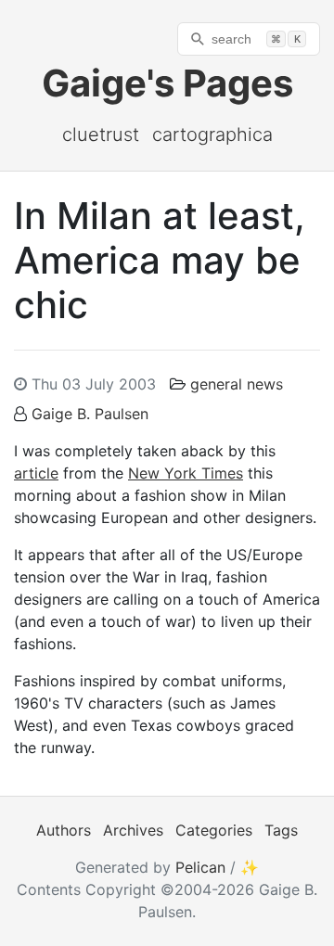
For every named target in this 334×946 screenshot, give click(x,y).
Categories (213, 830)
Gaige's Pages (167, 83)
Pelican (200, 867)
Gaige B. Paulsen (90, 413)
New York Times (185, 473)
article (36, 473)
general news (236, 384)
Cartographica (212, 134)
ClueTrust (100, 134)
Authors (63, 830)
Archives (133, 830)
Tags (281, 830)
